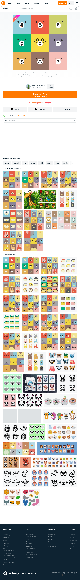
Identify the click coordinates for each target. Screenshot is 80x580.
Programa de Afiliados (30, 543)
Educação (6, 546)
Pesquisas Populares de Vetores (30, 548)
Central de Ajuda (51, 535)
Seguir (51, 87)
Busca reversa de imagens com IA (8, 554)
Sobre (49, 542)
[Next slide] (72, 163)
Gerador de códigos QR (9, 563)
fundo (49, 163)
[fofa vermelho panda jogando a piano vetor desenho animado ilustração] (25, 462)
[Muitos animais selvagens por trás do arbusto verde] (40, 199)
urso (57, 163)
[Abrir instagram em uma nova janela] (26, 573)
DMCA (28, 539)
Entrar (71, 3)
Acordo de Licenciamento (30, 535)
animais (16, 163)
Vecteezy (6, 537)
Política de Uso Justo (68, 575)
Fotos (18, 3)
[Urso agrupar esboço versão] (63, 478)
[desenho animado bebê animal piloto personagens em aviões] (29, 416)
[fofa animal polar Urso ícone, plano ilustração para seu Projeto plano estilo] (10, 416)
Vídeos (27, 3)
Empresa (6, 543)
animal (7, 163)
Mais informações (10, 120)
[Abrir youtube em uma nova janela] (41, 573)
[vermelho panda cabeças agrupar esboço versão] (15, 432)
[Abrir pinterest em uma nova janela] (32, 573)
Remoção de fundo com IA (9, 558)
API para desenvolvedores (8, 549)
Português (72, 540)
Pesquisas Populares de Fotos (32, 553)
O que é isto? (21, 116)
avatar (33, 163)
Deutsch (71, 543)
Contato (50, 539)
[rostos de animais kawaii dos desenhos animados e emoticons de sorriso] (62, 362)
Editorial (37, 3)
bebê (41, 163)
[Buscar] (70, 8)
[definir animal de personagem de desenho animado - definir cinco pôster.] (40, 383)
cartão (65, 163)
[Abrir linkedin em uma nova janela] (29, 573)
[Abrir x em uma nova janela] (38, 573)
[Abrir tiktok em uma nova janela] (35, 573)
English (71, 535)
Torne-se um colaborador (52, 545)
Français (71, 546)
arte (25, 163)
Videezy (5, 540)
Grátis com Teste (40, 95)
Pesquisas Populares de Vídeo (30, 558)
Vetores (9, 3)
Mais (46, 3)
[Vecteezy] (3, 3)
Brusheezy (6, 535)
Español (71, 537)
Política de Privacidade (68, 574)
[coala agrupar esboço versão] (16, 478)
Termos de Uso (56, 574)
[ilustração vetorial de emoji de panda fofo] (67, 383)
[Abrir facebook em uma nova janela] (23, 573)
